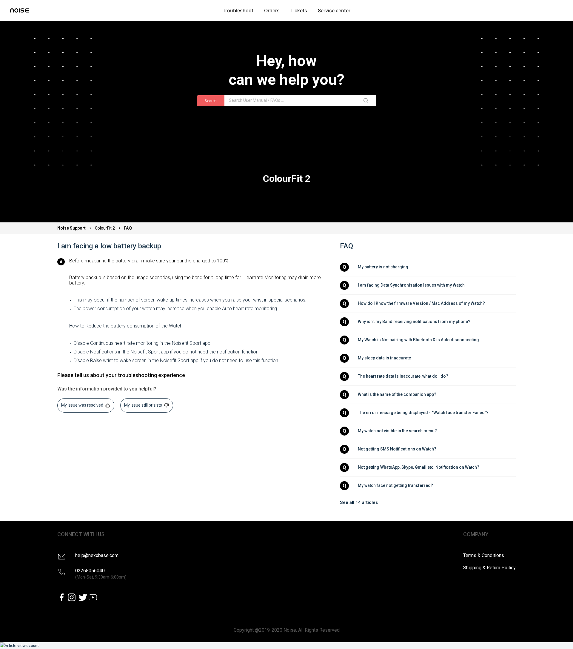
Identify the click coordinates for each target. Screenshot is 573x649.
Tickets (298, 10)
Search (211, 101)
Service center (334, 10)
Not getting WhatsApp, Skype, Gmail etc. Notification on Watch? (418, 467)
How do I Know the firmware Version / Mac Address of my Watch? (421, 303)
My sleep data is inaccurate (384, 358)
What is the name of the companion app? (397, 394)
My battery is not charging (383, 266)
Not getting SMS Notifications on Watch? (397, 449)
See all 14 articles (359, 502)
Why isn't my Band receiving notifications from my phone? (414, 321)
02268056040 (101, 573)
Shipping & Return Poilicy (489, 567)
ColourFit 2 (105, 228)
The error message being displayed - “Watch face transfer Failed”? (423, 412)
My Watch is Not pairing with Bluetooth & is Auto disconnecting (418, 339)
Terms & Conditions (483, 555)
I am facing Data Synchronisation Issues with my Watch (411, 285)
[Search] (367, 101)
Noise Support (72, 228)
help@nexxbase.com (96, 555)
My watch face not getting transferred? (395, 485)
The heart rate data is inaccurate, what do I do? (403, 376)
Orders (272, 10)
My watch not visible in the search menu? (397, 430)
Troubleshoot (238, 10)
